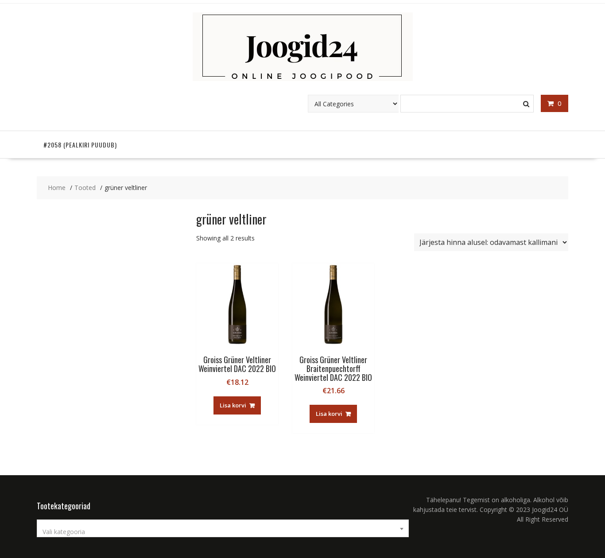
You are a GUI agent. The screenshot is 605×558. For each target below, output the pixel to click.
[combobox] (223, 528)
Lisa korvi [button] (233, 405)
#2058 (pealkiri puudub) (80, 144)
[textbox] (222, 532)
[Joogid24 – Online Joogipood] (303, 78)
